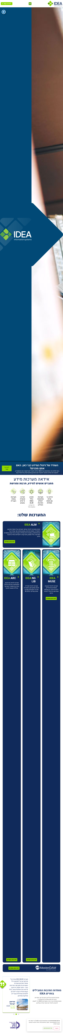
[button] (30, 3)
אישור (56, 1028)
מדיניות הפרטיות (48, 1028)
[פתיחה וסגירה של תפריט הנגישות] (4, 12)
